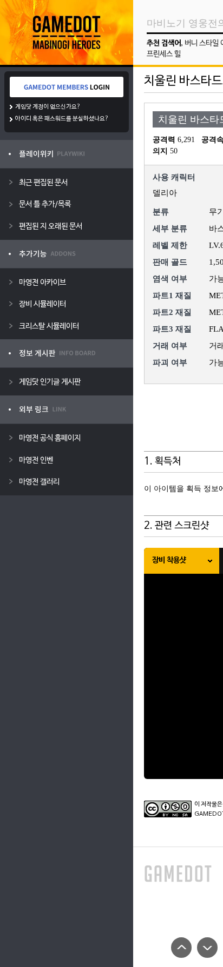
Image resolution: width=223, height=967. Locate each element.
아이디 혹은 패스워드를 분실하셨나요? (62, 119)
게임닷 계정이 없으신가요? (48, 107)
